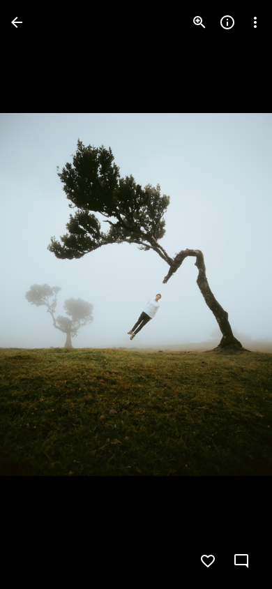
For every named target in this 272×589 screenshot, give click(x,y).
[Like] (207, 561)
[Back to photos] (16, 22)
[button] (39, 294)
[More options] (255, 22)
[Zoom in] (199, 22)
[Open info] (227, 22)
